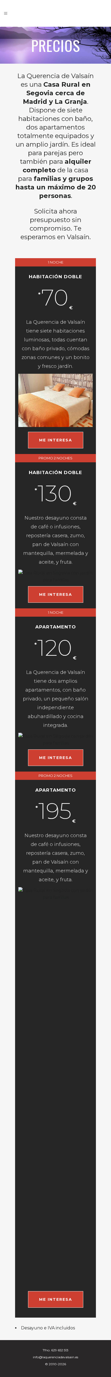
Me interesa (55, 440)
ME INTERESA (55, 594)
